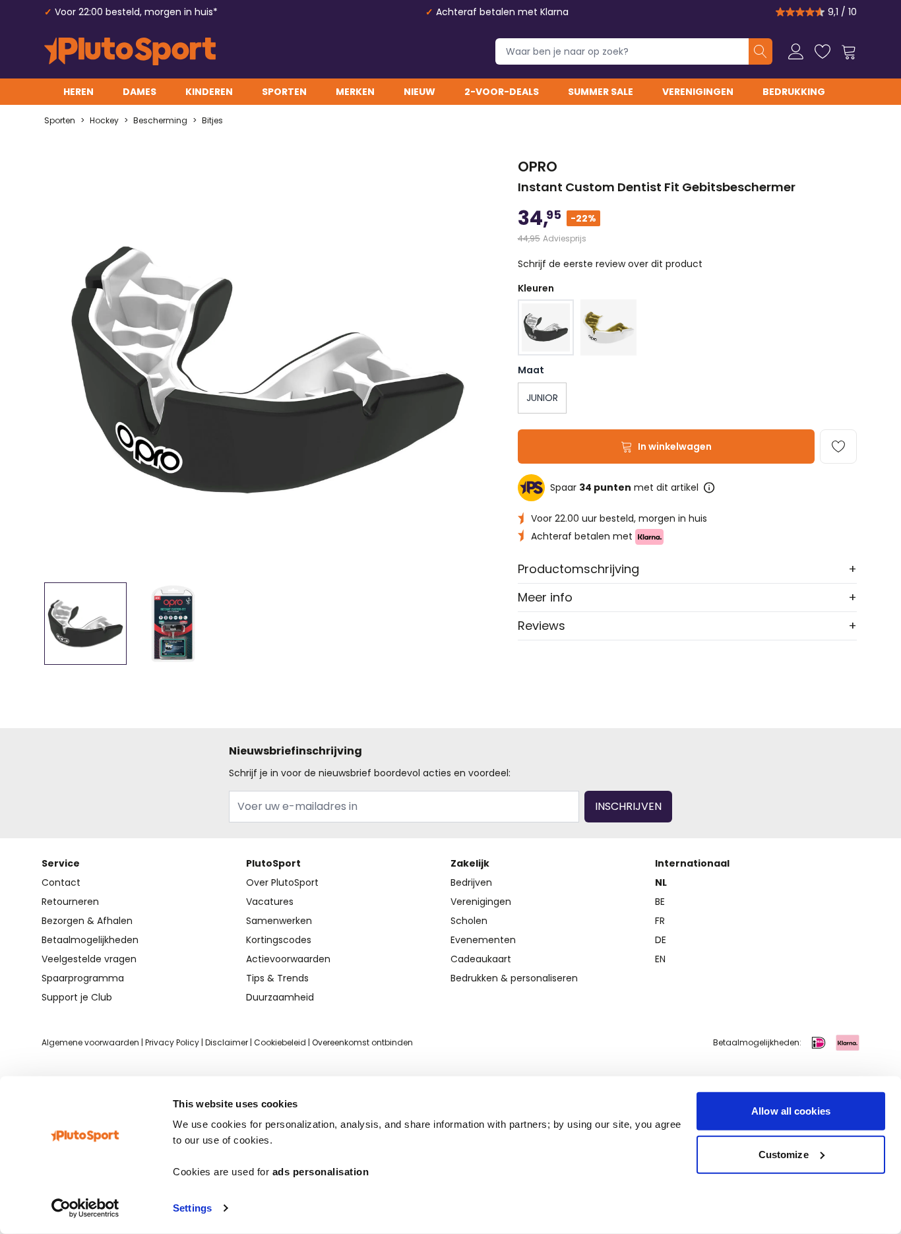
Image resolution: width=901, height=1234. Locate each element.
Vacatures (270, 901)
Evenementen (483, 939)
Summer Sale (600, 91)
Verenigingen (697, 91)
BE (660, 901)
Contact (61, 882)
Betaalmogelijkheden (90, 939)
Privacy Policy (172, 1042)
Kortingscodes (278, 939)
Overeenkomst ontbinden (362, 1042)
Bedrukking (793, 91)
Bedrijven (471, 882)
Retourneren (70, 901)
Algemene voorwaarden (90, 1042)
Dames (139, 91)
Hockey (104, 120)
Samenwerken (279, 920)
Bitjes (212, 120)
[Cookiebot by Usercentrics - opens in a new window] (85, 1208)
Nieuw (419, 91)
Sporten (284, 91)
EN (660, 959)
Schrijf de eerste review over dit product (610, 263)
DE (660, 939)
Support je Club (77, 997)
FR (660, 920)
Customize (784, 1153)
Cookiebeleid (280, 1042)
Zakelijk (469, 863)
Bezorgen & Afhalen (87, 920)
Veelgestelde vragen (89, 959)
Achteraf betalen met (583, 536)
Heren (78, 91)
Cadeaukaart (480, 959)
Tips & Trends (277, 978)
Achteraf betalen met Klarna (502, 11)
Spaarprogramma (83, 978)
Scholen (468, 920)
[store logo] (130, 51)
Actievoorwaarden (288, 959)
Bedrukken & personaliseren (514, 978)
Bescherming (160, 120)
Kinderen (209, 91)
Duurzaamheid (280, 997)
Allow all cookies (790, 1111)
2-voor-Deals (501, 91)
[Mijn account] (796, 51)
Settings (192, 1208)
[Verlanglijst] (822, 51)
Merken (355, 91)
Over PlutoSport (282, 882)
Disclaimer (226, 1042)
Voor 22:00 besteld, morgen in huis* (136, 11)
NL (661, 882)
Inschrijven (628, 806)
